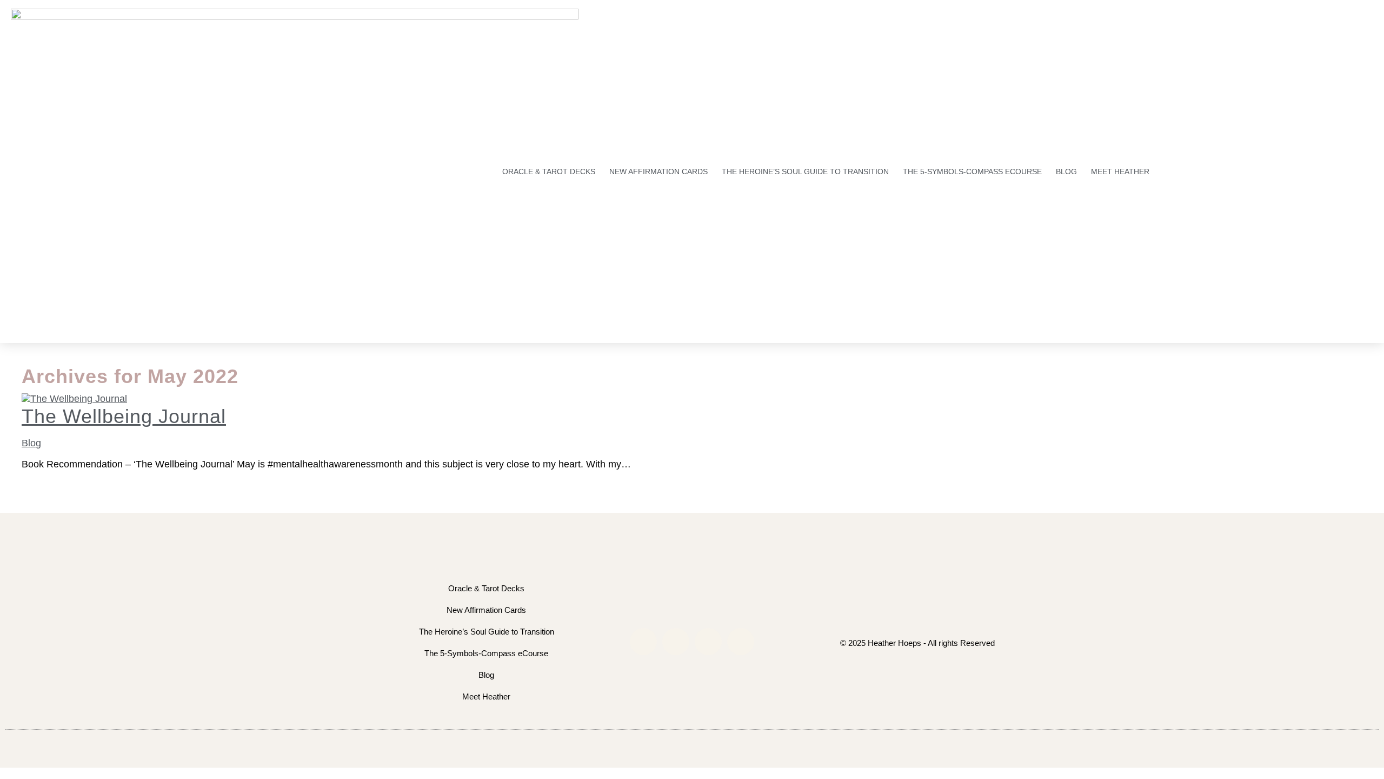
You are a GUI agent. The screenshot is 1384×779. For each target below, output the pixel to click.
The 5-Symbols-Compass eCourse (972, 171)
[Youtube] (708, 641)
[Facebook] (675, 641)
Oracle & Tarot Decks (548, 171)
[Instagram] (643, 641)
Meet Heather (1120, 171)
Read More (46, 475)
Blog (1066, 171)
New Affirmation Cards (658, 171)
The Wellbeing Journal (124, 416)
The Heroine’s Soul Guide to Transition (805, 171)
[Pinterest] (740, 641)
